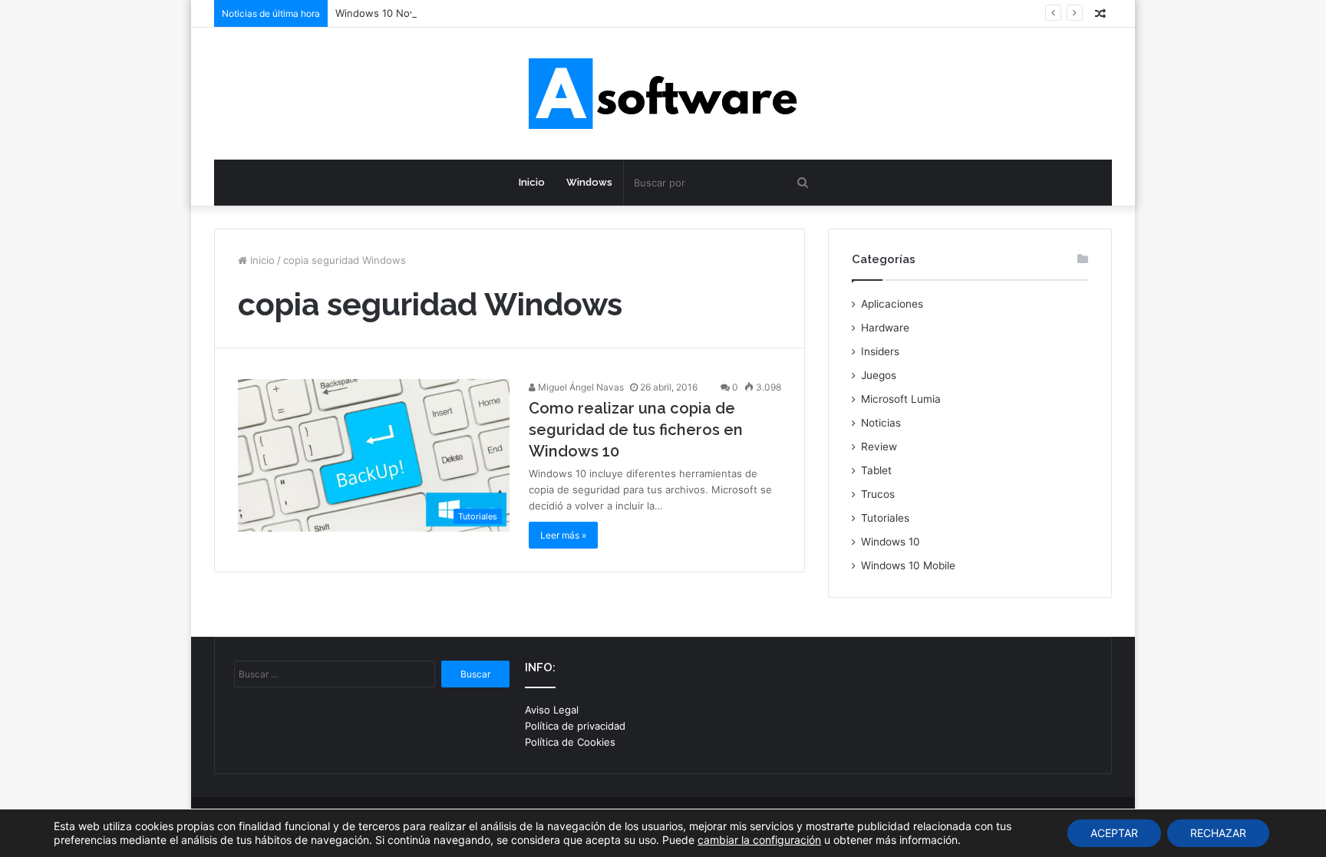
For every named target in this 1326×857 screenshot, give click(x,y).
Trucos (878, 494)
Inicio (532, 182)
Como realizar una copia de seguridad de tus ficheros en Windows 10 (636, 429)
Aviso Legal (552, 710)
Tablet (876, 470)
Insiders (880, 351)
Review (879, 446)
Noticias (881, 423)
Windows (589, 182)
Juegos (878, 375)
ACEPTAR (1114, 832)
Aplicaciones (892, 304)
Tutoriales (885, 518)
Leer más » (563, 535)
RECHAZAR (1218, 832)
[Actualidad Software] (663, 93)
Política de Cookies (570, 742)
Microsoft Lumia (901, 399)
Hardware (885, 327)
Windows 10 (890, 542)
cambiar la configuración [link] (759, 839)
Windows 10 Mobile (908, 565)
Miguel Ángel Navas (580, 387)
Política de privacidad (575, 726)
